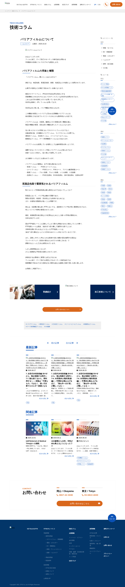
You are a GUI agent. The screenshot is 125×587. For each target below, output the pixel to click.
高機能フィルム (82, 457)
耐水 (103, 206)
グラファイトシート (84, 461)
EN (99, 4)
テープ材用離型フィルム (34, 326)
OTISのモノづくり (36, 4)
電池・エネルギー (109, 56)
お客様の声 (47, 578)
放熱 (109, 185)
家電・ (54, 549)
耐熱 (112, 202)
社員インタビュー (95, 541)
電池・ (52, 542)
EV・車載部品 (51, 546)
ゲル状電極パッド (107, 87)
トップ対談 (72, 556)
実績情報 (46, 533)
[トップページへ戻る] (7, 4)
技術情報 (46, 565)
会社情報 (72, 540)
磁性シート (105, 137)
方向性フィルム (57, 324)
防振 (103, 199)
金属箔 (104, 144)
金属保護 (104, 202)
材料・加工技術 (108, 64)
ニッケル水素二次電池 (106, 95)
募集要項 (92, 548)
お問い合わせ (108, 545)
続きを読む (43, 398)
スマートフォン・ (55, 539)
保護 (103, 185)
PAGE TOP (112, 111)
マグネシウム (106, 147)
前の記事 (55, 343)
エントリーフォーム (95, 552)
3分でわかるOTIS (22, 4)
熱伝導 (104, 189)
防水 (110, 189)
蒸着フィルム (106, 150)
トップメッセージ (74, 546)
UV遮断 (47, 326)
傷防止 (110, 206)
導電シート (81, 464)
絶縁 (109, 192)
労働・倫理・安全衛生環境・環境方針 (76, 553)
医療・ (52, 552)
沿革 (70, 543)
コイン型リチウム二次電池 (106, 113)
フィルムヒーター (107, 140)
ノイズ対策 (105, 196)
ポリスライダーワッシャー (106, 158)
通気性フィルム (45, 324)
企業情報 (56, 4)
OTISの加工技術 (51, 568)
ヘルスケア (106, 60)
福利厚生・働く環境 (95, 544)
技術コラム (47, 4)
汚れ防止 (104, 209)
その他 (105, 68)
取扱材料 (48, 560)
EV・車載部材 (107, 52)
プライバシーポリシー (108, 555)
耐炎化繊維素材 (106, 91)
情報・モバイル (108, 48)
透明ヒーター (106, 162)
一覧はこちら (111, 124)
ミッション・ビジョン (76, 537)
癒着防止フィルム (89, 324)
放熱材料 (90, 464)
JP (95, 4)
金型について (50, 574)
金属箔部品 (105, 104)
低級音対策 (105, 213)
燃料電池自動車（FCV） (106, 108)
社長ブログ (65, 4)
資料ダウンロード (85, 4)
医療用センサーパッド (106, 100)
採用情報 (74, 4)
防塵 (109, 199)
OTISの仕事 (93, 533)
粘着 (103, 192)
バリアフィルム (32, 324)
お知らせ (106, 537)
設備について (50, 571)
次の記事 (70, 343)
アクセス (72, 549)
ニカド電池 (105, 84)
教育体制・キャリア (95, 537)
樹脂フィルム (106, 169)
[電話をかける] (106, 5)
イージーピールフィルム (73, 324)
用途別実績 (49, 557)
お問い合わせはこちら (62, 309)
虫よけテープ (106, 117)
